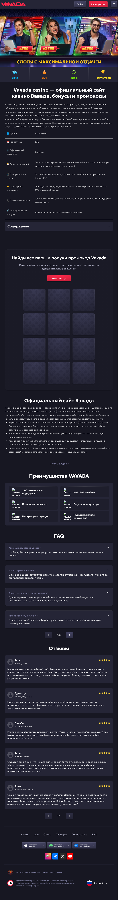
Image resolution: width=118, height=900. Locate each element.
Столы (47, 834)
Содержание (79, 834)
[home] (13, 4)
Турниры (61, 834)
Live (36, 834)
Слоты (25, 834)
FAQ (94, 834)
